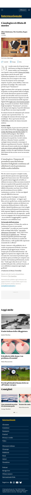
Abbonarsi (23, 10)
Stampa (14, 62)
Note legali (19, 491)
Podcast (5, 467)
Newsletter (6, 462)
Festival (5, 434)
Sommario (5, 431)
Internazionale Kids (8, 477)
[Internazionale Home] (9, 420)
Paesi (4, 456)
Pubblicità (5, 452)
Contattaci (5, 428)
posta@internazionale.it (8, 285)
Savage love (6, 471)
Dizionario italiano (8, 446)
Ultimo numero (7, 474)
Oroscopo (5, 449)
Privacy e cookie (7, 438)
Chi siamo (5, 424)
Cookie (24, 491)
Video (4, 441)
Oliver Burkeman (7, 32)
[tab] (14, 412)
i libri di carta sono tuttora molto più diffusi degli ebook (14, 148)
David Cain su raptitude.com (10, 234)
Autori (4, 459)
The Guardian (17, 32)
